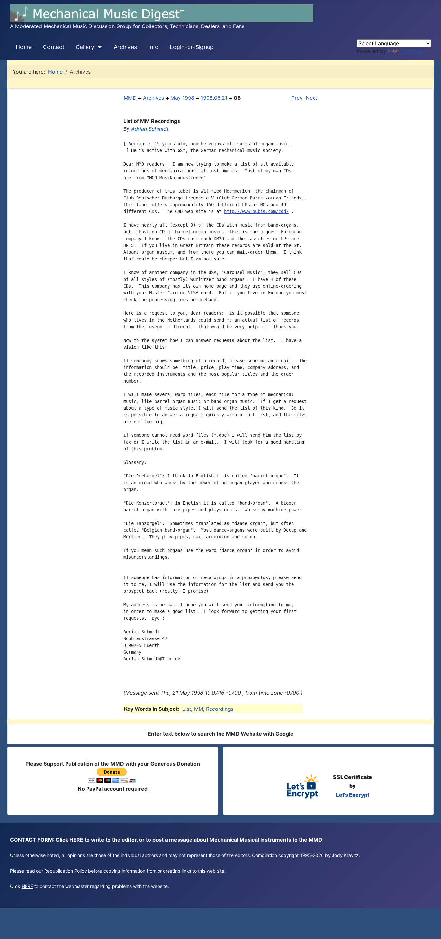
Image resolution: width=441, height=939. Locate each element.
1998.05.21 (214, 98)
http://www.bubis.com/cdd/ (256, 211)
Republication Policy (65, 870)
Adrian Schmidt (150, 129)
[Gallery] (98, 47)
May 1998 (182, 98)
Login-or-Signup (192, 47)
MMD (130, 98)
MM (198, 709)
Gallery (85, 47)
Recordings (219, 709)
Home (24, 47)
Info (153, 47)
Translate (411, 51)
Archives (125, 47)
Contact (53, 47)
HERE (76, 839)
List (186, 709)
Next (311, 98)
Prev (297, 98)
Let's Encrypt (352, 794)
